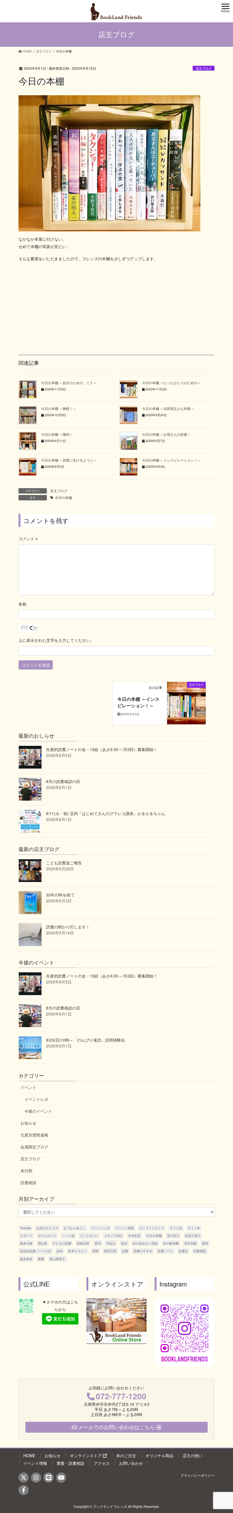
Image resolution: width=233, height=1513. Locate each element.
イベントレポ (36, 1099)
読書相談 (28, 1182)
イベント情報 (124, 1228)
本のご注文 (126, 1455)
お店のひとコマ (47, 1228)
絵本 (60, 1251)
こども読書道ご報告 (64, 863)
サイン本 (194, 1228)
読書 (125, 1251)
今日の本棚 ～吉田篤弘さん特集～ (168, 408)
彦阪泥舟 (83, 1243)
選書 (41, 1258)
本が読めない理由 (145, 1243)
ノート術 (68, 1235)
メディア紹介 (113, 1235)
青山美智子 (57, 1258)
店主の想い (193, 1455)
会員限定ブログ (34, 1147)
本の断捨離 (171, 1243)
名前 (22, 604)
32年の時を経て (60, 895)
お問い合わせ (131, 1463)
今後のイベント (38, 1111)
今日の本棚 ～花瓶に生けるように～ (69, 460)
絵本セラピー (77, 1251)
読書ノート (165, 1251)
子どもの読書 (62, 1243)
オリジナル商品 (159, 1455)
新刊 (98, 1243)
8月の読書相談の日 (63, 781)
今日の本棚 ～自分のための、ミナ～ (69, 382)
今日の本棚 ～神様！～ (58, 408)
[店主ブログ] (186, 702)
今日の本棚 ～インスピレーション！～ (171, 460)
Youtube (25, 1228)
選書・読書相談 (70, 1463)
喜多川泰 (26, 1243)
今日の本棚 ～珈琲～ (57, 434)
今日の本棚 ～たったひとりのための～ (171, 382)
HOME (29, 1455)
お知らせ (28, 1123)
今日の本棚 (63, 497)
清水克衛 (190, 1243)
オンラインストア (151, 1228)
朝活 (124, 1243)
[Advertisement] (116, 307)
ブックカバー (89, 1235)
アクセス (102, 1463)
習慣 (95, 1251)
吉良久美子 (193, 1235)
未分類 (26, 1170)
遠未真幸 (26, 1258)
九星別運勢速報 (34, 1135)
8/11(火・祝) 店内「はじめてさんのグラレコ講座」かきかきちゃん (105, 813)
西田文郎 (110, 1251)
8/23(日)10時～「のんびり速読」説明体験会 (85, 1040)
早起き (111, 1243)
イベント (28, 1087)
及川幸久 (173, 1235)
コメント (28, 538)
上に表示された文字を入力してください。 (56, 640)
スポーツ (26, 1235)
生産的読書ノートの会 (35, 1251)
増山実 (42, 1243)
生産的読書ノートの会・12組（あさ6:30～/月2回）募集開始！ (101, 749)
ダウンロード (47, 1235)
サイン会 (176, 1228)
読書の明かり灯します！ (68, 927)
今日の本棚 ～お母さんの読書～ (166, 434)
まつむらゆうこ (75, 1228)
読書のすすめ (143, 1251)
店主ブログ (203, 68)
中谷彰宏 (134, 1235)
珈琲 (205, 1243)
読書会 (183, 1251)
